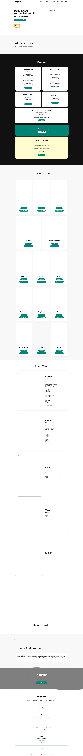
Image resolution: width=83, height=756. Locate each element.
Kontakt (62, 1)
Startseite (40, 1)
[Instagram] (43, 708)
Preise (58, 1)
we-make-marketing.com (50, 754)
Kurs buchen (53, 1)
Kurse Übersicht (46, 1)
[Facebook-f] (40, 708)
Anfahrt (66, 1)
